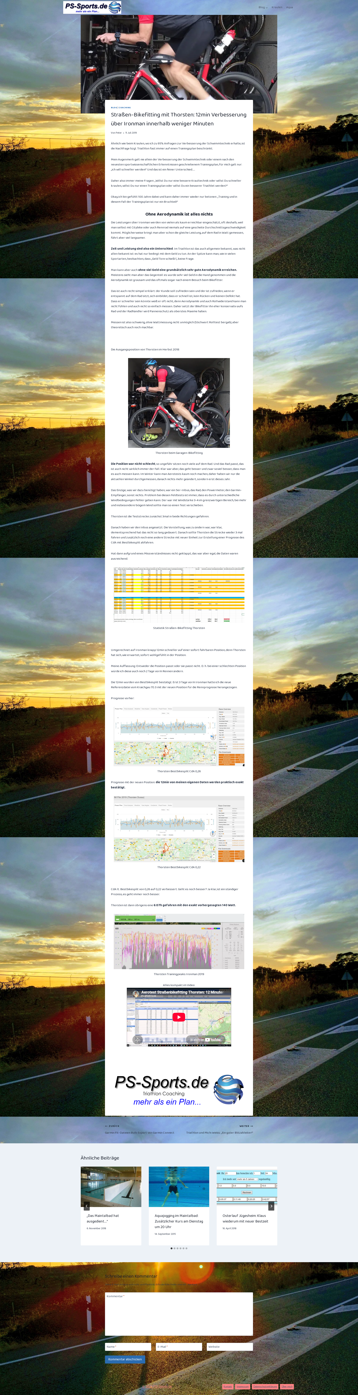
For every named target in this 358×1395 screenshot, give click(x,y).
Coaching (125, 107)
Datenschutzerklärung (265, 1386)
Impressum (243, 1386)
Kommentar (115, 1296)
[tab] (171, 1248)
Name (111, 1347)
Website (214, 1347)
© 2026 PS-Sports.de (157, 1386)
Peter (119, 133)
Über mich (287, 1386)
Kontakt (228, 1386)
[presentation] (111, 1187)
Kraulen (277, 7)
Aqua (289, 7)
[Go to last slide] (87, 1206)
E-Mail (163, 1347)
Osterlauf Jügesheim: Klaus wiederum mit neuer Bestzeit (245, 1218)
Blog (114, 107)
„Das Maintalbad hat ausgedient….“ (103, 1218)
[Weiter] (271, 1206)
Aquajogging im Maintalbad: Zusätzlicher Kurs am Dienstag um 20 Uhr (179, 1221)
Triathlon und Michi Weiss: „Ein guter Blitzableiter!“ (219, 1129)
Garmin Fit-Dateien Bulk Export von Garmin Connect (139, 1129)
